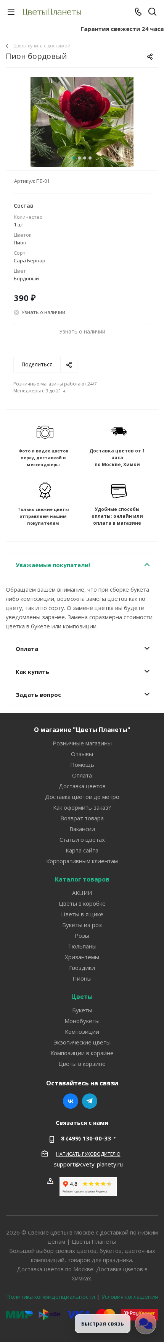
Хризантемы (82, 957)
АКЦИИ (82, 892)
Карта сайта (82, 850)
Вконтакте (70, 1101)
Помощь (82, 764)
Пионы (82, 978)
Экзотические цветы (82, 1042)
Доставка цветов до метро (82, 796)
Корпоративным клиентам (82, 861)
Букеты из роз (82, 925)
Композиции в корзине (82, 1053)
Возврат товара (82, 818)
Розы (82, 935)
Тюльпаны (82, 946)
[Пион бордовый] (82, 129)
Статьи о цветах (82, 839)
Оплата (82, 775)
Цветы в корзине (82, 1063)
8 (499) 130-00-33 (86, 1138)
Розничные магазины (82, 743)
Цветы (82, 996)
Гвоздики (82, 967)
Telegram (89, 1101)
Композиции (82, 1031)
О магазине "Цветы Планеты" (82, 729)
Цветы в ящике (82, 914)
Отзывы (82, 754)
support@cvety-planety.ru (88, 1164)
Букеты (82, 1010)
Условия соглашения (129, 1296)
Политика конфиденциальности (50, 1296)
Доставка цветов (82, 786)
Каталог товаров (82, 879)
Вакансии (82, 829)
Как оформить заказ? (82, 807)
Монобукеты (82, 1021)
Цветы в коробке (82, 903)
